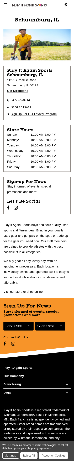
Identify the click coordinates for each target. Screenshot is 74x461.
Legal (7, 392)
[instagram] (16, 208)
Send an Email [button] (21, 107)
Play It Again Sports (18, 367)
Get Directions (17, 91)
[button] (5, 4)
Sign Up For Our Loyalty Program (34, 114)
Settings (10, 455)
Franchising (12, 384)
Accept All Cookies (53, 455)
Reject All (29, 455)
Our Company (13, 376)
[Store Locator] (66, 5)
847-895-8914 (20, 100)
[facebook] (8, 208)
